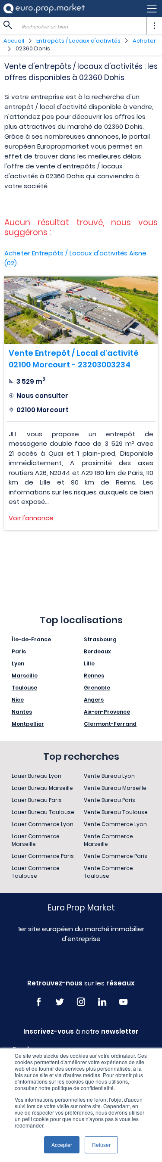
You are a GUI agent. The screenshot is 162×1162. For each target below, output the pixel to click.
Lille (89, 663)
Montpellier (28, 723)
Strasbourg (100, 639)
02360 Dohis (33, 48)
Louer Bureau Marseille (42, 788)
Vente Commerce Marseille (108, 840)
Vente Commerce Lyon (115, 824)
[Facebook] (38, 1002)
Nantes (22, 711)
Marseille (25, 675)
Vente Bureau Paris (109, 800)
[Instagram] (81, 1002)
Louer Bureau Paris (37, 800)
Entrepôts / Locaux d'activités (78, 41)
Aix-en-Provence (107, 711)
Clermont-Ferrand (110, 723)
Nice (18, 699)
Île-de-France (31, 639)
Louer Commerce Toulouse (36, 871)
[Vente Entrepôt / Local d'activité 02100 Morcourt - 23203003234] (81, 310)
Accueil (13, 41)
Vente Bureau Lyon (109, 776)
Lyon (18, 663)
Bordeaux (97, 651)
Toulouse (24, 687)
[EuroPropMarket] (44, 8)
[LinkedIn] (102, 1002)
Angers (94, 699)
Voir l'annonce (31, 517)
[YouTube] (123, 1002)
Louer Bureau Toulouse (43, 812)
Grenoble (97, 687)
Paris (19, 651)
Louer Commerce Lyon (42, 824)
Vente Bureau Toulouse (116, 812)
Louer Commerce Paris (43, 856)
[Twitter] (60, 1002)
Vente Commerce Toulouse (108, 871)
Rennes (94, 675)
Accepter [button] (61, 1144)
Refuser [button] (101, 1144)
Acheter (144, 41)
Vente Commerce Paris (115, 856)
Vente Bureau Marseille (115, 788)
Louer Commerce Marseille (36, 840)
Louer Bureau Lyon (36, 776)
